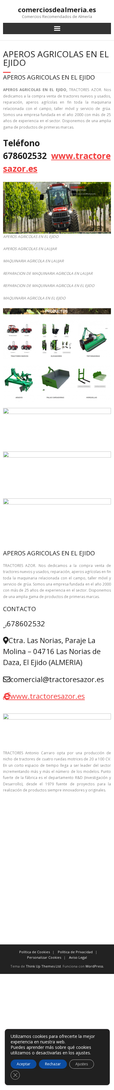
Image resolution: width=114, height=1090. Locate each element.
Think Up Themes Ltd (43, 966)
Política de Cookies (34, 952)
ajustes (83, 1053)
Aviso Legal (78, 957)
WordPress (94, 966)
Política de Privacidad (75, 952)
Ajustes (81, 1064)
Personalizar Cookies (44, 957)
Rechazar (53, 1064)
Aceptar (23, 1064)
